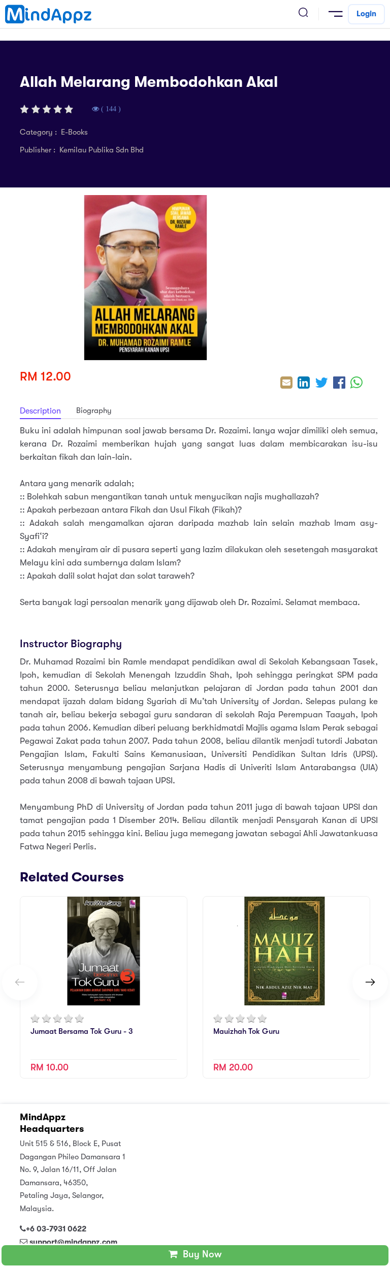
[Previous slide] (20, 982)
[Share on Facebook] (339, 383)
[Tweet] (321, 383)
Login (366, 13)
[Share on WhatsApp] (356, 383)
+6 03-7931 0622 (56, 1228)
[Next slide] (370, 982)
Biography (94, 410)
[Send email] (286, 383)
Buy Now (200, 1254)
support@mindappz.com (73, 1242)
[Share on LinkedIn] (304, 383)
